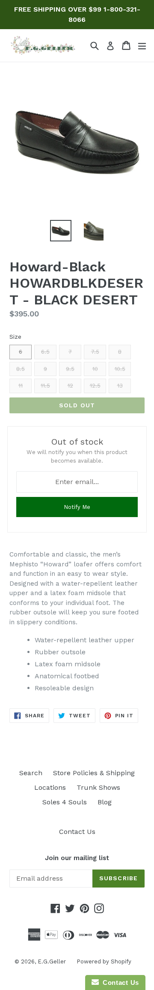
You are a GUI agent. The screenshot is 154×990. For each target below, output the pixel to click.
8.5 (20, 369)
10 (95, 369)
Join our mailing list (77, 858)
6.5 (45, 352)
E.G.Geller (52, 961)
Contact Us (77, 832)
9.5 (70, 369)
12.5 (95, 385)
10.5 (120, 369)
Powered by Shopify (104, 961)
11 (20, 385)
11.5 (45, 385)
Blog (105, 802)
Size (15, 336)
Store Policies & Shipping (94, 773)
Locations (50, 787)
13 (120, 385)
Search (30, 773)
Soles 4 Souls (64, 802)
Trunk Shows (98, 787)
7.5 (95, 352)
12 (70, 385)
